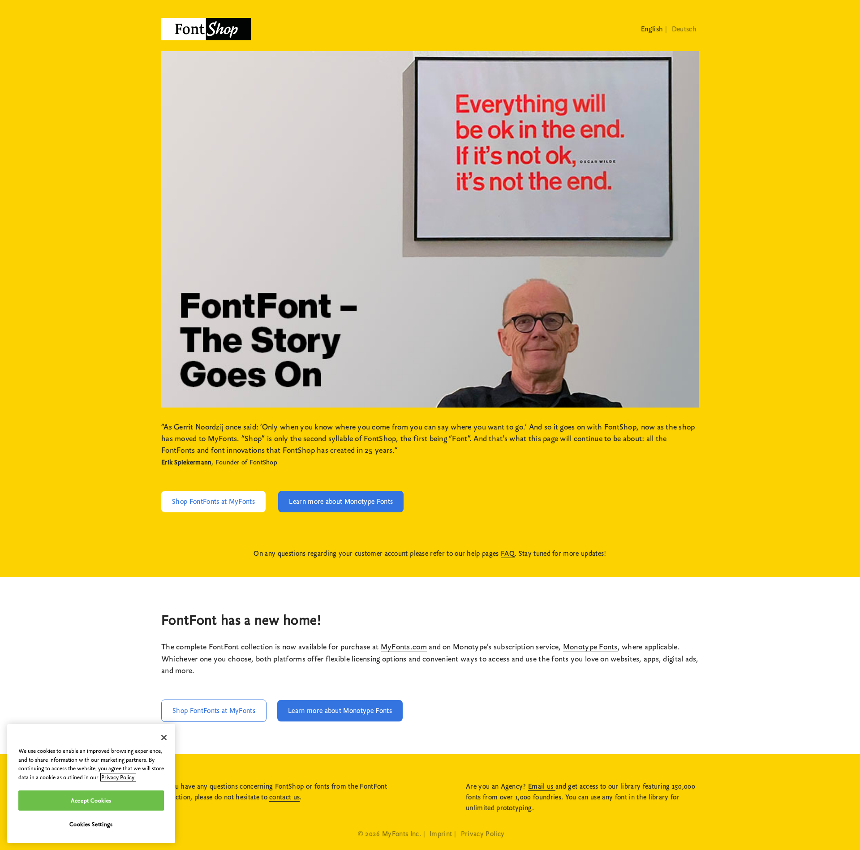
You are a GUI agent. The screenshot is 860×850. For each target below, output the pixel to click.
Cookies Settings (91, 824)
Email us (541, 786)
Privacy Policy (482, 834)
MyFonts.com (404, 647)
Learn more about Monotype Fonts (341, 502)
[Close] (164, 737)
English (652, 29)
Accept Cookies (91, 800)
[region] (91, 783)
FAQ (508, 553)
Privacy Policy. (118, 777)
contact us (284, 797)
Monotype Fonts (590, 647)
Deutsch (684, 29)
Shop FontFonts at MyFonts (213, 502)
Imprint (441, 834)
